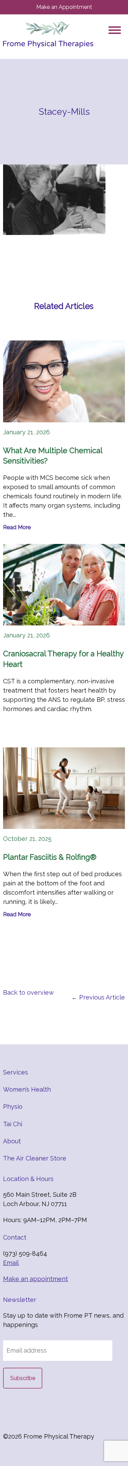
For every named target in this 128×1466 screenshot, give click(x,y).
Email (11, 1262)
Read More (17, 527)
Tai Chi (12, 1124)
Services (15, 1072)
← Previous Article (98, 997)
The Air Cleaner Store (34, 1158)
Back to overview (28, 992)
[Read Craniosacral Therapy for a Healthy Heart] (64, 584)
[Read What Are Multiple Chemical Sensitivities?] (64, 381)
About (12, 1141)
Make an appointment (35, 1278)
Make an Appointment (64, 7)
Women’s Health (27, 1089)
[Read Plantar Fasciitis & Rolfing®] (64, 788)
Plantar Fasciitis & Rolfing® (50, 857)
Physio (13, 1106)
